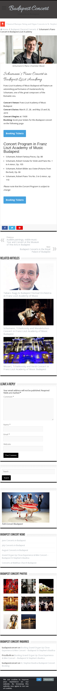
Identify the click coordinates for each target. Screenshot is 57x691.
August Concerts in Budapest (15, 550)
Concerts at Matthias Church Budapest (19, 563)
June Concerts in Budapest (14, 540)
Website (7, 444)
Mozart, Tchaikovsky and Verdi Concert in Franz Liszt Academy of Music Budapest (26, 368)
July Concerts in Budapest (13, 545)
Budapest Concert (28, 8)
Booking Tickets (15, 133)
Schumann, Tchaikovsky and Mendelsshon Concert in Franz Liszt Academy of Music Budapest (26, 331)
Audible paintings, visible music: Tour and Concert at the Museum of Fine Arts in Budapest (23, 241)
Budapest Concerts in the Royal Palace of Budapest (35, 249)
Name (6, 424)
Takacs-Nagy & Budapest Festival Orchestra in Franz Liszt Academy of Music (27, 294)
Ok (39, 679)
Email (6, 434)
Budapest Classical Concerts (23, 29)
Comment (8, 397)
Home (5, 29)
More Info (48, 679)
